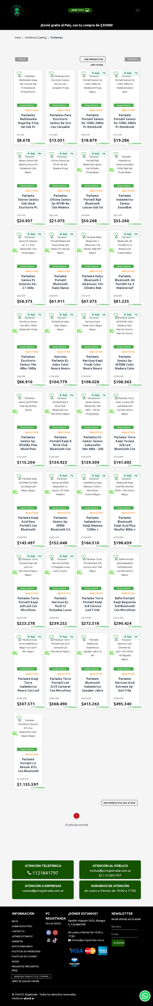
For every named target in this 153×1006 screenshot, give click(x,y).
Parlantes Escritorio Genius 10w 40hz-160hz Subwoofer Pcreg (28, 366)
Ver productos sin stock (119, 803)
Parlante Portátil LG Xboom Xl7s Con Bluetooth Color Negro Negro (28, 769)
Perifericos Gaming (36, 37)
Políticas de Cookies (24, 956)
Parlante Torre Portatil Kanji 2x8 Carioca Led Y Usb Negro (92, 606)
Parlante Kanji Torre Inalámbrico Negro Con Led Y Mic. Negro (28, 686)
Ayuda (15, 961)
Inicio (18, 37)
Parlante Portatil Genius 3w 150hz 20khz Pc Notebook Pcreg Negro (92, 122)
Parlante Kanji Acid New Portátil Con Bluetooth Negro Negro (28, 525)
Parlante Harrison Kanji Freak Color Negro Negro (92, 362)
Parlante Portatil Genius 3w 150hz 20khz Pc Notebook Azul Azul (125, 122)
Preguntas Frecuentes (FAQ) (25, 968)
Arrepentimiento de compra (31, 976)
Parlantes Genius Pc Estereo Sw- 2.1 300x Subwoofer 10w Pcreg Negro (28, 287)
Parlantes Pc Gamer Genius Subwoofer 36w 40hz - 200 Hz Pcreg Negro (92, 446)
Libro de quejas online (25, 981)
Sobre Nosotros (22, 926)
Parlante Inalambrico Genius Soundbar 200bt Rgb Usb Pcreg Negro (124, 205)
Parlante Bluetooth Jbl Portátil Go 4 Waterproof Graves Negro (125, 283)
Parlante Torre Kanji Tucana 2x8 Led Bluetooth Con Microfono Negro (124, 446)
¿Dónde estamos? (22, 936)
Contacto (18, 931)
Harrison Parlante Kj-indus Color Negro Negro (60, 362)
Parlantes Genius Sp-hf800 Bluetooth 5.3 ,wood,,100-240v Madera (60, 527)
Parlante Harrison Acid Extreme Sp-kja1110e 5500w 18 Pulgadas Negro (125, 690)
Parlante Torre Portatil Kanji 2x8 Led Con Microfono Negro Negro (28, 606)
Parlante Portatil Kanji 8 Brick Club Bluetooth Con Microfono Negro (60, 446)
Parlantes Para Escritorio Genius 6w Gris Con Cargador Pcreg (60, 122)
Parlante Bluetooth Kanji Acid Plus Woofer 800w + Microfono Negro (125, 527)
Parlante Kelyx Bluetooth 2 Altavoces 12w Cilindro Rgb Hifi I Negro (92, 283)
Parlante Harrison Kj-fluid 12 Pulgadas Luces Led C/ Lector (60, 606)
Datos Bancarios (22, 946)
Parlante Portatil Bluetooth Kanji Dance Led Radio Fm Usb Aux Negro (60, 285)
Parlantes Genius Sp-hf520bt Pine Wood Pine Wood (28, 444)
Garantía (17, 941)
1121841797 (44, 872)
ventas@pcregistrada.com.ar (110, 870)
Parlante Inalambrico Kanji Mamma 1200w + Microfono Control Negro (92, 527)
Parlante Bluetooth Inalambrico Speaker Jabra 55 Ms (92, 686)
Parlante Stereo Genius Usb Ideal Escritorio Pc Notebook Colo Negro (28, 205)
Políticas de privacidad (26, 951)
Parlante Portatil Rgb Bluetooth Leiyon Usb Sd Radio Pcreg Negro (92, 205)
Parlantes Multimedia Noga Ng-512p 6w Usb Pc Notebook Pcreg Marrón (28, 124)
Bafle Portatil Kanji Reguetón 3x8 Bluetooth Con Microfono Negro (125, 606)
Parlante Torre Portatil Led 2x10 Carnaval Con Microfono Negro (60, 686)
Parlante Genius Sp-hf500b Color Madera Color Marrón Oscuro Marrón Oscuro (125, 366)
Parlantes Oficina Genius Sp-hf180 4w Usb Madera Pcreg (60, 203)
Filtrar (21, 59)
